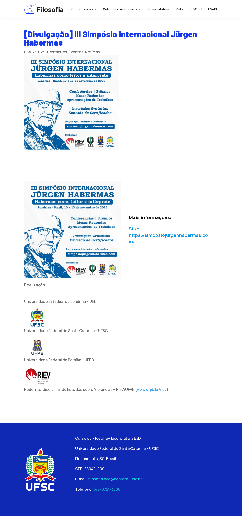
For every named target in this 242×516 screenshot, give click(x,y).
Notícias (92, 52)
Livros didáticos (159, 9)
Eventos (76, 52)
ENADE (213, 9)
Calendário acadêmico (120, 9)
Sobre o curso (82, 9)
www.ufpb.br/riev (152, 389)
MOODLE (196, 9)
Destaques (57, 52)
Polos (180, 9)
